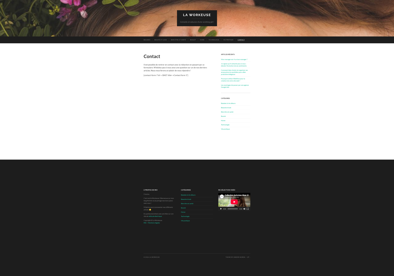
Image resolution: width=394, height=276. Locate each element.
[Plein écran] (248, 209)
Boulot (193, 40)
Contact (241, 40)
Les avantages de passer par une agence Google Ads (235, 86)
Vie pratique (228, 40)
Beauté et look (160, 40)
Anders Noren (239, 257)
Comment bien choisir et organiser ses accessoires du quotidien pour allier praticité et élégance (234, 72)
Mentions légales (154, 223)
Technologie (214, 40)
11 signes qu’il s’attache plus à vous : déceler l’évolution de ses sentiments (234, 65)
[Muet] (244, 209)
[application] (234, 202)
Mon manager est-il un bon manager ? (234, 59)
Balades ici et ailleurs (228, 103)
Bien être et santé (178, 40)
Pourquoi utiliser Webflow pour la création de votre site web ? (233, 80)
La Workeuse (197, 15)
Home (202, 40)
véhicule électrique (155, 216)
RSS (145, 223)
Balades (147, 40)
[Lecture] (221, 209)
